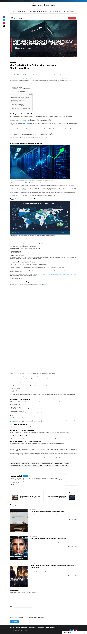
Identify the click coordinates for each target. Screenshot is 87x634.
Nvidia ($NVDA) (23, 74)
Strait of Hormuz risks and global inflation (18, 126)
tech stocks (56, 465)
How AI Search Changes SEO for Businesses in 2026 (47, 511)
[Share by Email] (4, 26)
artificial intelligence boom (30, 78)
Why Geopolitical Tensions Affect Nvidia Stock (19, 95)
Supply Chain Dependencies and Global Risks (18, 98)
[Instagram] (70, 630)
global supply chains (35, 463)
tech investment (48, 465)
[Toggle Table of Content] (30, 94)
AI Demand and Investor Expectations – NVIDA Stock (20, 97)
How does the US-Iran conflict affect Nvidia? (20, 105)
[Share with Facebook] (4, 17)
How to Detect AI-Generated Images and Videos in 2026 (48, 538)
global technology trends (47, 463)
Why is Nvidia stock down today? (18, 104)
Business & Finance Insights (19, 11)
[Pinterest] (76, 630)
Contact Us (17, 627)
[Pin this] (4, 23)
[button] (76, 6)
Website (11, 614)
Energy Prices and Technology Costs (17, 101)
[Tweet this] (4, 20)
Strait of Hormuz (26, 123)
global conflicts (25, 463)
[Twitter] (73, 630)
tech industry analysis (37, 465)
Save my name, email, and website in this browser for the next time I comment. (27, 617)
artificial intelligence (15, 463)
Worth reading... (68, 632)
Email (11, 610)
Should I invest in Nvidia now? (18, 107)
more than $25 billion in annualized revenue (29, 189)
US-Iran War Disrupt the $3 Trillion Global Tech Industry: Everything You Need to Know (47, 1)
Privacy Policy (24, 627)
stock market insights (26, 465)
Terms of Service (32, 627)
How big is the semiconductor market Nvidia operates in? (22, 108)
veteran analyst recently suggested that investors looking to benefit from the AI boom (59, 274)
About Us (12, 627)
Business (13, 530)
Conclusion (13, 109)
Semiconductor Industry (15, 465)
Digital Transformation (55, 11)
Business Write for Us (50, 627)
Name (11, 606)
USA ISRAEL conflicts (64, 465)
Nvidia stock (67, 463)
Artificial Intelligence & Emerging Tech (37, 11)
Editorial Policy (41, 627)
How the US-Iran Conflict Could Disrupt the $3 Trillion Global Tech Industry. (24, 140)
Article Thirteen (43, 5)
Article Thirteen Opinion (69, 11)
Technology (13, 62)
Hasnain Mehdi (21, 72)
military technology (58, 463)
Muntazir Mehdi (34, 512)
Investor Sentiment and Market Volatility (18, 100)
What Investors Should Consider (16, 103)
